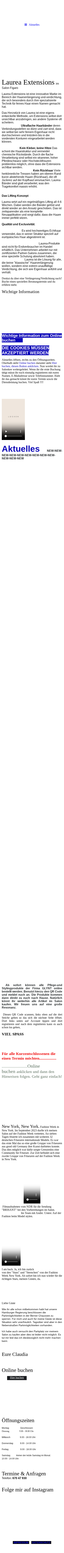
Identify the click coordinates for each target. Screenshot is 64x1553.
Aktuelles (34, 24)
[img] (32, 10)
